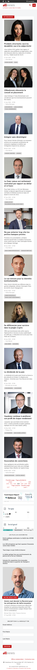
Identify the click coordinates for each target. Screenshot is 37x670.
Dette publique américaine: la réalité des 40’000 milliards (18, 539)
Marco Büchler (9, 475)
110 (7, 484)
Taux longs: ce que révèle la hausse (14, 550)
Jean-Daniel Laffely (19, 433)
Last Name (6, 639)
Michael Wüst (8, 613)
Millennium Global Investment (14, 204)
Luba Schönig (18, 107)
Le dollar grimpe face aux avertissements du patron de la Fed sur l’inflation (17, 555)
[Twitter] (5, 1)
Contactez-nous (29, 659)
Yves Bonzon (9, 388)
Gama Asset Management (12, 297)
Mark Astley (8, 202)
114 (22, 484)
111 (11, 484)
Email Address (7, 625)
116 (29, 484)
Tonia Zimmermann (10, 109)
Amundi (19, 153)
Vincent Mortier (10, 153)
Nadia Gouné (8, 62)
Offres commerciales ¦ (17, 659)
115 (25, 484)
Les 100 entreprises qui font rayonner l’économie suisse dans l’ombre (18, 544)
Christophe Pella (10, 295)
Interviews (8, 17)
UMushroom (8, 107)
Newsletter (31, 1)
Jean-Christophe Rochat (12, 250)
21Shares (15, 344)
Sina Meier (8, 344)
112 (14, 484)
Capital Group (20, 475)
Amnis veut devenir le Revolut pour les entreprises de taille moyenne (18, 602)
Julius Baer (18, 388)
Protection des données (25, 668)
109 (29, 482)
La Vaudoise (8, 433)
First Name (6, 632)
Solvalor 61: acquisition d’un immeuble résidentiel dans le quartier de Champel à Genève (16, 562)
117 (8, 487)
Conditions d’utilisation (12, 668)
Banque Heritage (26, 250)
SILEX (15, 62)
